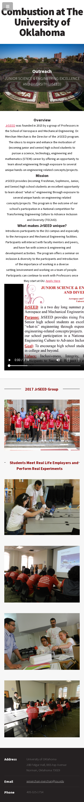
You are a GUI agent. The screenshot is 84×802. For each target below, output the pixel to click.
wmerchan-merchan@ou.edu (45, 781)
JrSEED (10, 125)
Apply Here (53, 281)
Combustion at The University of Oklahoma (42, 22)
